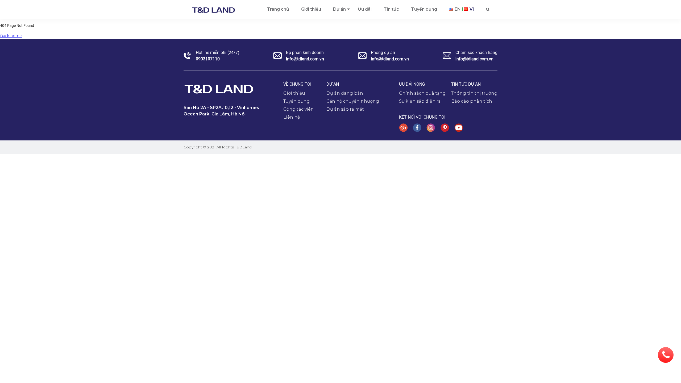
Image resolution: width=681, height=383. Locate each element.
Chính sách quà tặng (422, 93)
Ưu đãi (365, 9)
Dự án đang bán (344, 93)
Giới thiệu (311, 9)
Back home (11, 35)
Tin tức (391, 9)
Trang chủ (278, 9)
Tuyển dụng (424, 9)
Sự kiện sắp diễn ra (420, 101)
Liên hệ (291, 117)
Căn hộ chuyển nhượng (352, 101)
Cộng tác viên (298, 109)
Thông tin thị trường (474, 93)
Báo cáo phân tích (471, 101)
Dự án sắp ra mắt (345, 109)
